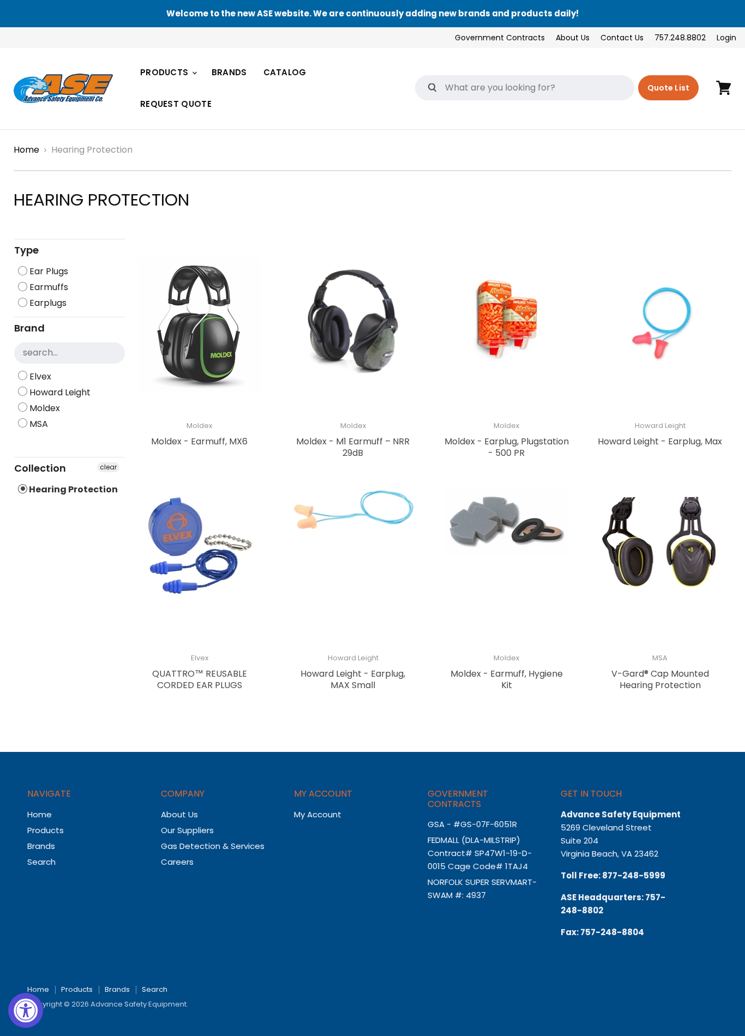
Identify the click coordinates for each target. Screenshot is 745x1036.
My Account (317, 814)
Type (26, 250)
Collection (40, 468)
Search (41, 862)
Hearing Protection (72, 489)
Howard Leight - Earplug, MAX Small (353, 679)
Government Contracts (500, 37)
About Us (573, 37)
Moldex (43, 408)
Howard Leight (59, 392)
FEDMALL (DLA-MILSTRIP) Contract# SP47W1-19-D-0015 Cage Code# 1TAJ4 (480, 853)
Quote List (668, 87)
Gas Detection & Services (213, 846)
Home (26, 150)
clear (108, 467)
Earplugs (47, 303)
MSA (37, 424)
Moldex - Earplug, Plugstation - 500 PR (506, 447)
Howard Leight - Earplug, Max (660, 441)
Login (726, 37)
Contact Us (622, 37)
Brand (29, 328)
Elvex (39, 376)
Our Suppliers (187, 830)
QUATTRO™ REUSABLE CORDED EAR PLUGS (199, 679)
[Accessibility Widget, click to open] (25, 1010)
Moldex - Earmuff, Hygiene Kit (506, 679)
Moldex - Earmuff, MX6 (199, 441)
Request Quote (176, 104)
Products (165, 72)
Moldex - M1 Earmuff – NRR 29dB (353, 447)
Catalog (285, 72)
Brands (229, 72)
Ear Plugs (47, 271)
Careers (177, 862)
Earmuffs (47, 287)
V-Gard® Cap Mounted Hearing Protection (660, 679)
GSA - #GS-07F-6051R (473, 824)
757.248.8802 (680, 37)
